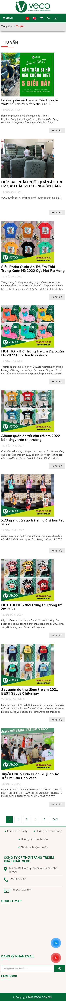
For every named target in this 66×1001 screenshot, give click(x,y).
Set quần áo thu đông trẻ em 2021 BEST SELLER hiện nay (29, 691)
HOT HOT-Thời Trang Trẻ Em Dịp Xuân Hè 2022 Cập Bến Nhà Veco (32, 353)
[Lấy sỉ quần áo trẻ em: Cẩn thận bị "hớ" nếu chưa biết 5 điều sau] (27, 74)
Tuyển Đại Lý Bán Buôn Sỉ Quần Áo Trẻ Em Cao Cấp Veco (30, 776)
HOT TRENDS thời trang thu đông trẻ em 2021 (32, 607)
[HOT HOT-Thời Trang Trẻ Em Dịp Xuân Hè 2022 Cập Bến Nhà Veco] (27, 326)
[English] (34, 20)
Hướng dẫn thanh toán (34, 839)
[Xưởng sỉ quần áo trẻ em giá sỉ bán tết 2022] (27, 495)
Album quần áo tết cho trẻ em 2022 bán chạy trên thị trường (30, 438)
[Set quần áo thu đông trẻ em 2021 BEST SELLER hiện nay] (27, 665)
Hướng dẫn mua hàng (49, 831)
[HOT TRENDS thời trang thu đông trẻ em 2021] (27, 580)
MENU (9, 18)
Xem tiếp (57, 130)
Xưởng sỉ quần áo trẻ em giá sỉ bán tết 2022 (32, 522)
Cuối (55, 819)
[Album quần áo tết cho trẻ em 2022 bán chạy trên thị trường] (27, 411)
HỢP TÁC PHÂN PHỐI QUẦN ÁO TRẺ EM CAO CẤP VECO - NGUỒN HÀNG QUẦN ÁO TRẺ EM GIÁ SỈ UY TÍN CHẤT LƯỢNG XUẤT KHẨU (32, 188)
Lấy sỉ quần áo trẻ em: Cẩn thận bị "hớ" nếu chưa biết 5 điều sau (29, 102)
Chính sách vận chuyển (34, 847)
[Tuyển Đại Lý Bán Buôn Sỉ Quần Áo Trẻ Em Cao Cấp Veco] (27, 749)
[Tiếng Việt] (27, 20)
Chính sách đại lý (17, 831)
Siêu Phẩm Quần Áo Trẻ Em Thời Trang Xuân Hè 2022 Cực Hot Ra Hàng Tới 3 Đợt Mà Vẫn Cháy (33, 270)
